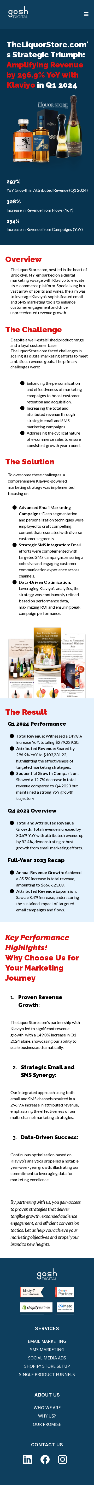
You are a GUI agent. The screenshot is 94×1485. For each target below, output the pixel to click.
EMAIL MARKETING (47, 1341)
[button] (86, 14)
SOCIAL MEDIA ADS (47, 1358)
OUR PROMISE (47, 1424)
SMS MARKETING (47, 1349)
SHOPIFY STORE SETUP (47, 1366)
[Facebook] (45, 1459)
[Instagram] (62, 1459)
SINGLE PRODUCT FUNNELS (47, 1374)
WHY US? (47, 1416)
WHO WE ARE (47, 1408)
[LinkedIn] (27, 1459)
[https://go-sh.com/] (18, 14)
